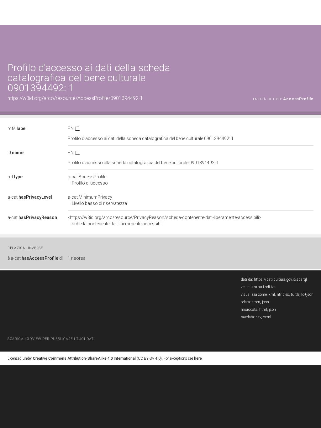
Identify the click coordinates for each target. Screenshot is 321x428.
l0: (16, 152)
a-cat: (30, 197)
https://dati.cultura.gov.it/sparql (280, 279)
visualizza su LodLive (258, 287)
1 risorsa (77, 258)
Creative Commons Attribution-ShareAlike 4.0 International (84, 358)
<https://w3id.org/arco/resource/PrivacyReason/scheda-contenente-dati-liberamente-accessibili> (164, 220)
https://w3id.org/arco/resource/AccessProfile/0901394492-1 (75, 98)
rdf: (15, 176)
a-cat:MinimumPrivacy (97, 200)
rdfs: (17, 128)
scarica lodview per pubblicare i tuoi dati (51, 339)
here (198, 358)
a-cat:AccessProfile (88, 179)
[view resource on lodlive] (310, 40)
